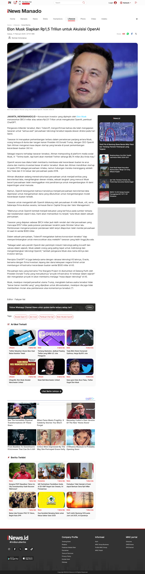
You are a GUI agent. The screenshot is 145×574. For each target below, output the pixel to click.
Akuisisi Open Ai (21, 317)
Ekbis (45, 19)
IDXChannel (130, 547)
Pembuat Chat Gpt (47, 317)
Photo (83, 19)
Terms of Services (67, 553)
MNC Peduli (99, 550)
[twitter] (136, 34)
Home (12, 19)
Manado (24, 19)
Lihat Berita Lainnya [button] (50, 391)
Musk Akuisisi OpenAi (64, 317)
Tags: (9, 316)
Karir (96, 541)
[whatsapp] (128, 34)
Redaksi (64, 544)
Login (111, 3)
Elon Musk (81, 116)
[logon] (9, 2)
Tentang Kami (66, 541)
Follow (90, 307)
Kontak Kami (66, 559)
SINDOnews (130, 544)
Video (93, 19)
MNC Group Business (102, 544)
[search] (83, 2)
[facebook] (132, 34)
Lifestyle (71, 19)
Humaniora (57, 19)
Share (119, 34)
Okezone (129, 541)
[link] (124, 34)
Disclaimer (65, 550)
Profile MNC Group (101, 547)
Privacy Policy (66, 556)
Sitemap (64, 562)
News (35, 19)
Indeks (104, 19)
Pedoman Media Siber (69, 547)
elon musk (33, 317)
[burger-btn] (136, 3)
